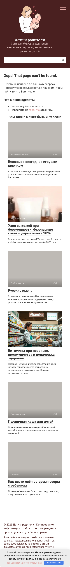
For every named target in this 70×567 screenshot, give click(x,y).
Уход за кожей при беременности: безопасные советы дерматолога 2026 (30, 229)
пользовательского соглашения (24, 562)
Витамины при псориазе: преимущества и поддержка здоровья (31, 354)
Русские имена (20, 290)
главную (34, 110)
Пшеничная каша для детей (30, 421)
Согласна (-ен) (54, 562)
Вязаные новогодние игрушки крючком (32, 164)
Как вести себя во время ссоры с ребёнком (34, 483)
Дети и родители (30, 40)
